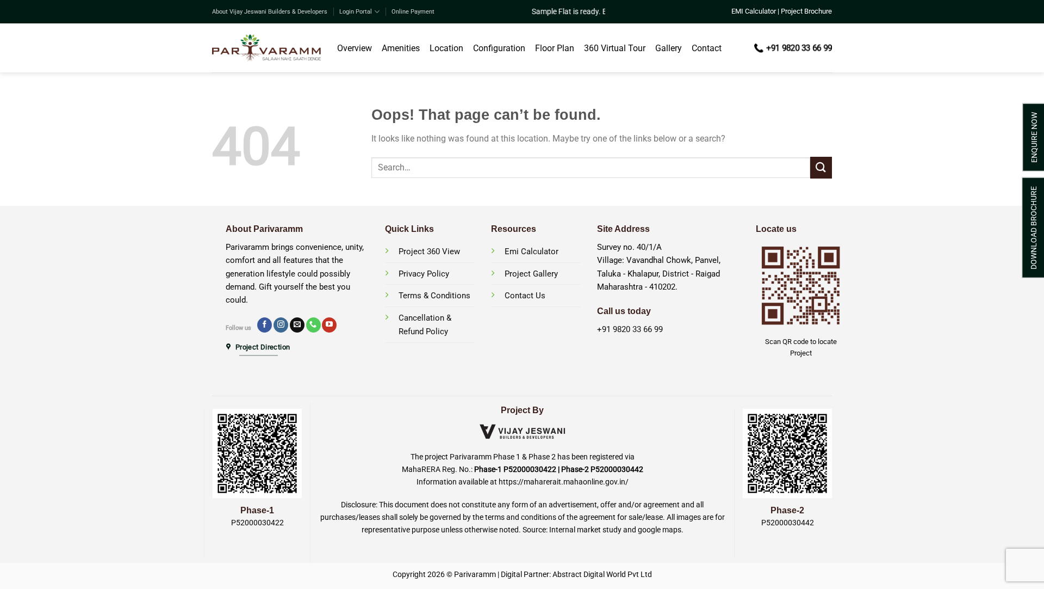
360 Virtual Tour (614, 48)
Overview (354, 48)
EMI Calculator (753, 11)
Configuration (499, 48)
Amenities (401, 48)
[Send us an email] (297, 325)
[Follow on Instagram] (281, 325)
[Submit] (821, 167)
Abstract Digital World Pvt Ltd (602, 574)
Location (446, 48)
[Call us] (313, 325)
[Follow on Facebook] (264, 325)
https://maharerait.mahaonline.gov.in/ (564, 482)
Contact (707, 48)
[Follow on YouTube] (329, 325)
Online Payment (412, 11)
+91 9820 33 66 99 (630, 329)
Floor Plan (554, 48)
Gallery (668, 48)
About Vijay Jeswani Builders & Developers (269, 11)
